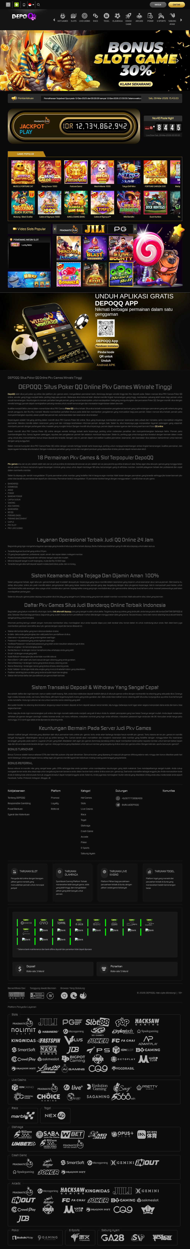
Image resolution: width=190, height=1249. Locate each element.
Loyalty (55, 803)
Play (25, 132)
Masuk (158, 4)
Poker (150, 21)
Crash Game (128, 22)
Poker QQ (69, 408)
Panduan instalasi (107, 345)
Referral (55, 808)
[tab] (69, 228)
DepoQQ (11, 394)
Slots (73, 21)
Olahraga (117, 21)
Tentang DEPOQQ (16, 797)
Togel (106, 21)
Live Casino (84, 21)
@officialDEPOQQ (130, 804)
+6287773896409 (132, 798)
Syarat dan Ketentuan (19, 814)
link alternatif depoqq (62, 611)
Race (95, 21)
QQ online (159, 426)
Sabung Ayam (172, 22)
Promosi (55, 797)
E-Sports (161, 21)
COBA (71, 244)
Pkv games (12, 464)
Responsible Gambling (19, 803)
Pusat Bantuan (15, 808)
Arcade (139, 21)
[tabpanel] (95, 60)
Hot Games (63, 21)
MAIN (25, 172)
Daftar (176, 4)
